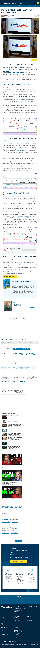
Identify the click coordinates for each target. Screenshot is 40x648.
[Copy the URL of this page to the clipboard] (29, 318)
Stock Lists (29, 616)
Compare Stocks (30, 617)
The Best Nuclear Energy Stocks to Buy (21, 281)
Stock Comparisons (5, 532)
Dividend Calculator (5, 523)
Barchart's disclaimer (33, 646)
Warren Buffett (4, 513)
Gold (20, 506)
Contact (2, 623)
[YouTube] (31, 606)
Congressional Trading (6, 521)
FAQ (1, 624)
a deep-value (6, 71)
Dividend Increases (15, 521)
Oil (18, 508)
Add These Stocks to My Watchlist (22, 348)
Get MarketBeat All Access (18, 561)
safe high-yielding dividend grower (15, 72)
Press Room (3, 620)
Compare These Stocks (7, 348)
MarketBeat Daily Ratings (18, 617)
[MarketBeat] (6, 3)
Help (3, 624)
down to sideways (23, 96)
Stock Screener (4, 534)
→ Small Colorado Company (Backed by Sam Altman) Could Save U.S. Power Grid (15, 5)
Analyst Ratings (5, 519)
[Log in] (35, 3)
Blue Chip (11, 506)
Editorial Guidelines (4, 617)
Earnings (2, 631)
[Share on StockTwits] (20, 318)
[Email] (16, 307)
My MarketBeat (29, 620)
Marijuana (9, 508)
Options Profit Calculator (6, 528)
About (2, 616)
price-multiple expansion (24, 216)
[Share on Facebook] (10, 318)
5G (2, 506)
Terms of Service (17, 635)
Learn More (33, 307)
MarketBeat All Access (17, 616)
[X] (28, 606)
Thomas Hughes (11, 15)
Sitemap (15, 637)
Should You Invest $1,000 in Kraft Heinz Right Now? (20, 256)
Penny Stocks (14, 528)
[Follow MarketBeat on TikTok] (36, 606)
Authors (2, 619)
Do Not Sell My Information (18, 631)
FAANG (16, 506)
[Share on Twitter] (13, 318)
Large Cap (4, 508)
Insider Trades (3, 633)
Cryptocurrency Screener (14, 519)
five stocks (21, 265)
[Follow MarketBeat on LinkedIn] (33, 606)
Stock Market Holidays (14, 532)
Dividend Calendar (14, 523)
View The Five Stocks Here (9, 276)
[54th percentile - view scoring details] (9, 344)
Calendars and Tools (17, 516)
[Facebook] (29, 606)
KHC (2, 346)
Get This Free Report (16, 295)
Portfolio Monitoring (5, 530)
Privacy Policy (16, 633)
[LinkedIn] (14, 307)
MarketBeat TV (16, 619)
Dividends (2, 630)
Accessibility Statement (18, 630)
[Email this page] (26, 318)
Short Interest (13, 530)
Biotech (6, 506)
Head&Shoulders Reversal (22, 150)
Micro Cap (14, 508)
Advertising (16, 628)
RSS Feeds (16, 634)
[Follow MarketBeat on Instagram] (34, 606)
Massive (25, 644)
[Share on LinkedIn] (16, 318)
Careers (2, 621)
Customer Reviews (17, 620)
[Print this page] (23, 318)
